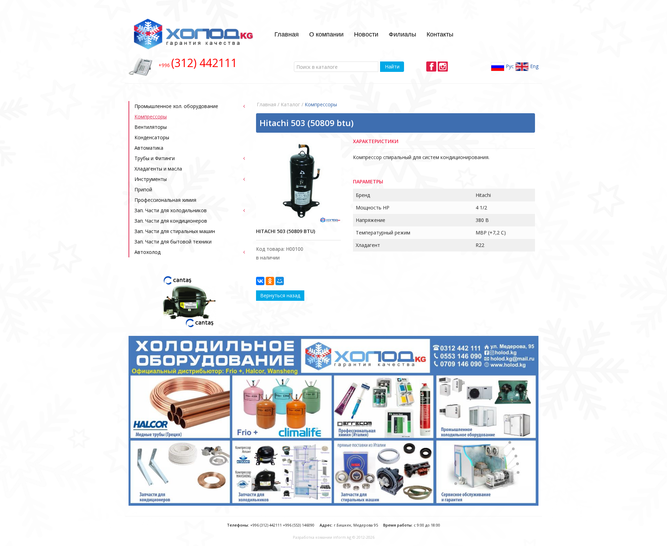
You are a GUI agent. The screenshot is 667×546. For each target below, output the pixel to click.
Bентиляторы (150, 127)
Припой (143, 189)
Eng (533, 66)
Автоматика (148, 147)
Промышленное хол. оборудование (176, 106)
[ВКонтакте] (260, 281)
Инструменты (150, 179)
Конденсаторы (151, 137)
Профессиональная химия (165, 200)
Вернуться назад (280, 295)
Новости (366, 33)
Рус (509, 66)
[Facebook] (431, 66)
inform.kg (342, 537)
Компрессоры (150, 116)
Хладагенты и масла (158, 168)
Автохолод (147, 252)
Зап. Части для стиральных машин (174, 231)
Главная (286, 33)
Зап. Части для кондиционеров (170, 220)
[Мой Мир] (279, 281)
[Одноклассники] (270, 281)
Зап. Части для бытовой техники (173, 241)
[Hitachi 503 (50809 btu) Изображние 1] (298, 180)
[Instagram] (443, 66)
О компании (326, 33)
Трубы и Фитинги (154, 158)
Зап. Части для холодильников (170, 210)
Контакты (440, 33)
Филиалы (402, 33)
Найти (392, 66)
